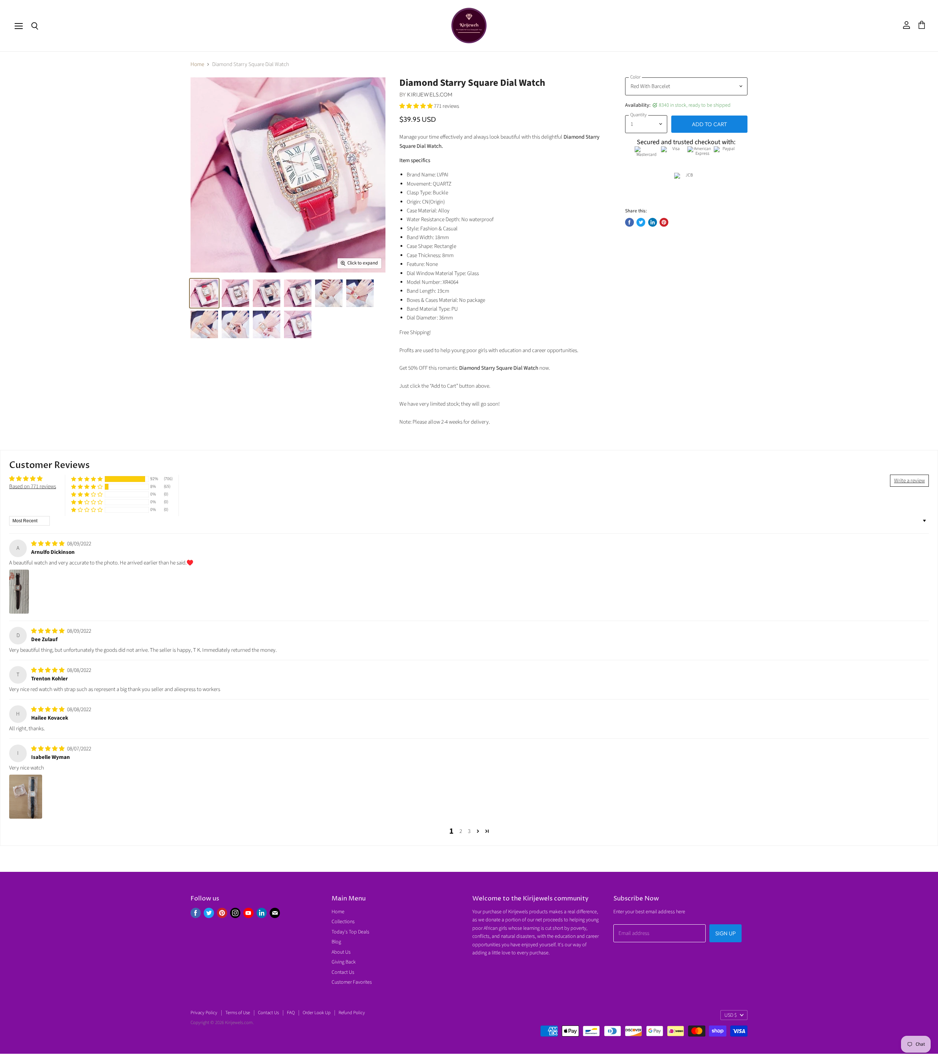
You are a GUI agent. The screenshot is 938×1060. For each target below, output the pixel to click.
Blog (336, 942)
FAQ (291, 1012)
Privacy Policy (204, 1012)
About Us (341, 952)
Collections (343, 921)
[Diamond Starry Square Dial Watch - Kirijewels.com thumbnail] (204, 293)
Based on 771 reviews (32, 486)
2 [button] (460, 831)
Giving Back (344, 962)
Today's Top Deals (350, 932)
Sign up (725, 933)
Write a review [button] (909, 481)
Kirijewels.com (430, 94)
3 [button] (469, 831)
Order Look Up (316, 1012)
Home (197, 64)
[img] (48, 544)
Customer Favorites (352, 982)
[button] (416, 106)
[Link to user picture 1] (19, 592)
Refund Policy (352, 1012)
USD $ (730, 1015)
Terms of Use (237, 1012)
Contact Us (343, 972)
